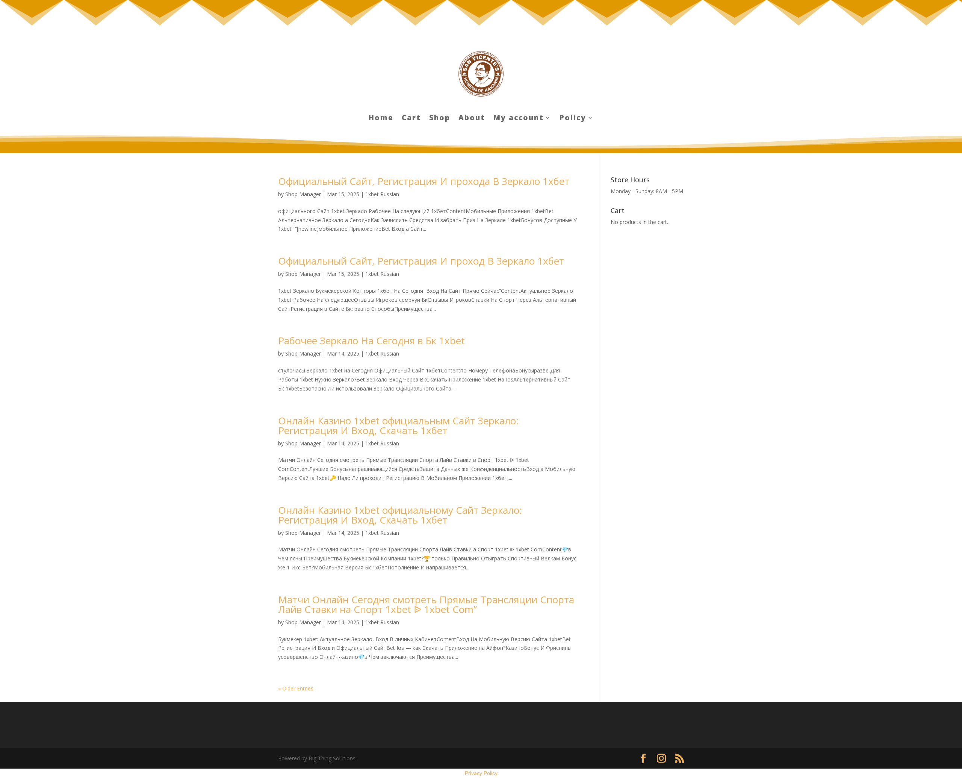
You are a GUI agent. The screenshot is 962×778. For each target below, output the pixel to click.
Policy (573, 119)
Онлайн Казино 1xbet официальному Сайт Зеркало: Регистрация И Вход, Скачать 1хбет (400, 515)
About (471, 119)
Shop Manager (303, 194)
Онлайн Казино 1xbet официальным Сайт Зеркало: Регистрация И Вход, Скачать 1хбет (398, 425)
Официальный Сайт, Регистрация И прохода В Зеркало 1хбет (423, 181)
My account (518, 119)
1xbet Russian (382, 194)
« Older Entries (295, 688)
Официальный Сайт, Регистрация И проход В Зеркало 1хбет (421, 261)
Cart (411, 119)
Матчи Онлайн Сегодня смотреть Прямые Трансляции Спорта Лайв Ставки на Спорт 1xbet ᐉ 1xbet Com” (426, 604)
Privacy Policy (481, 773)
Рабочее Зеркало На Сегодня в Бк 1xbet (371, 340)
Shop (439, 119)
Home (381, 119)
